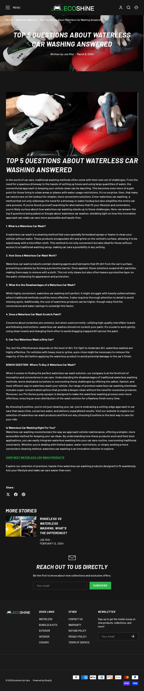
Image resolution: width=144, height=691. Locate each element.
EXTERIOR (44, 630)
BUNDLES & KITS (48, 624)
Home (9, 19)
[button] (136, 7)
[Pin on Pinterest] (23, 494)
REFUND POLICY (77, 630)
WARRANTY (74, 624)
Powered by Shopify (42, 680)
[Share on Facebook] (16, 494)
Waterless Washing (26, 19)
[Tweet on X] (8, 494)
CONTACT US (75, 619)
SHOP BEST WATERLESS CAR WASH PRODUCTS (35, 457)
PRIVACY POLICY (77, 636)
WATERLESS (45, 619)
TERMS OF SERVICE (79, 642)
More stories (21, 510)
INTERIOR (44, 636)
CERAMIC (44, 642)
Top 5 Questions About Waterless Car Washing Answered (71, 19)
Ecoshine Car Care (21, 680)
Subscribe (100, 585)
